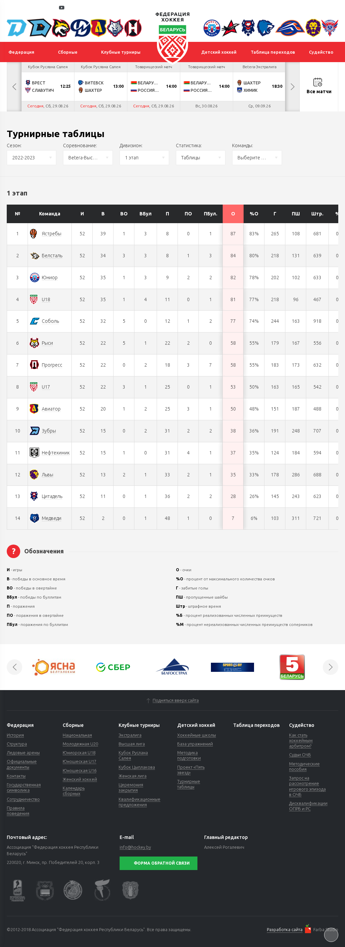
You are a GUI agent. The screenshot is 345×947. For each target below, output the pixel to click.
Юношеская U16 (79, 770)
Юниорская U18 (79, 752)
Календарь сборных (74, 791)
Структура (17, 743)
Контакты (16, 775)
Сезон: (14, 145)
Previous (14, 86)
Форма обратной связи (162, 863)
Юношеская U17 (79, 761)
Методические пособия (304, 766)
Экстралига (130, 735)
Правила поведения (18, 811)
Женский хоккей (80, 779)
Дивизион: (131, 145)
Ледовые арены (23, 752)
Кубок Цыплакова (137, 767)
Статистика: (189, 145)
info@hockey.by (135, 847)
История (15, 735)
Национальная (77, 735)
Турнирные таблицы (188, 784)
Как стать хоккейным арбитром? (301, 740)
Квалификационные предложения (139, 802)
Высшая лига (132, 743)
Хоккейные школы (196, 735)
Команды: (242, 145)
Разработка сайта (285, 929)
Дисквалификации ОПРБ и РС (308, 806)
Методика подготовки (189, 755)
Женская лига (133, 775)
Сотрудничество (23, 799)
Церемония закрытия (131, 787)
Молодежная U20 (80, 743)
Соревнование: (80, 145)
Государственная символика (24, 787)
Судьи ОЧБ (300, 754)
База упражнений (195, 743)
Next (292, 86)
